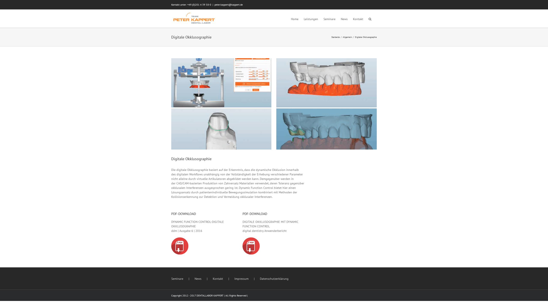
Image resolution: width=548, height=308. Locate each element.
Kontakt (218, 279)
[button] (370, 19)
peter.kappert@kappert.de (228, 4)
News (198, 279)
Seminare (177, 279)
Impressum (241, 279)
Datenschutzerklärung (274, 279)
